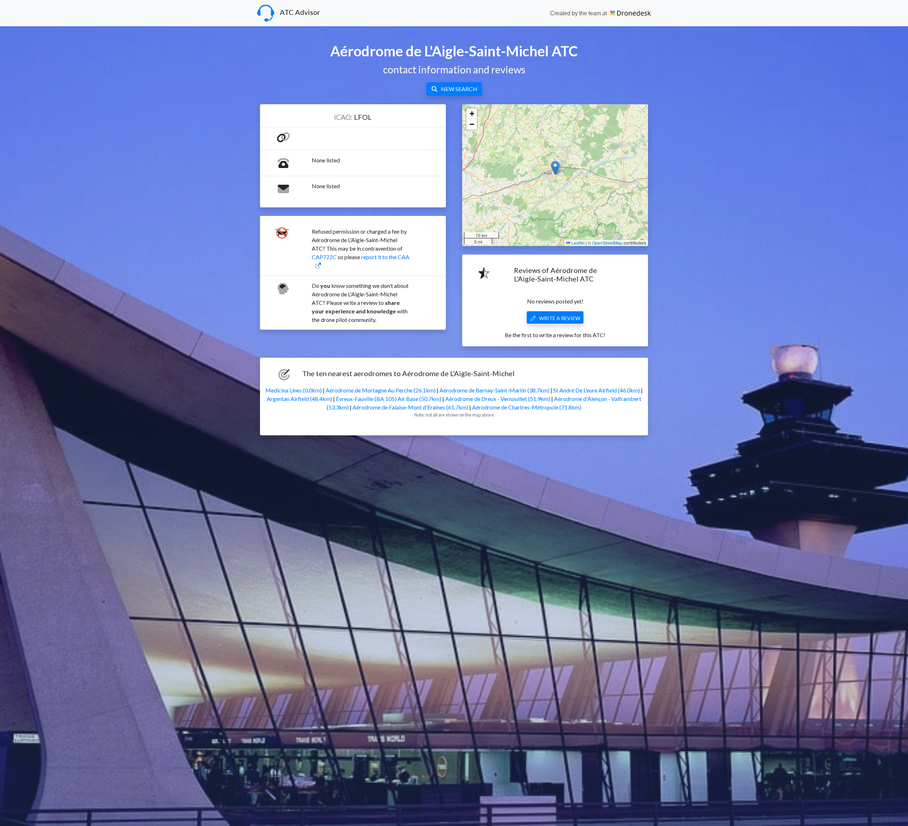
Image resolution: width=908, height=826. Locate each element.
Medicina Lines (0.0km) (293, 390)
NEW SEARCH (459, 88)
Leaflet (577, 243)
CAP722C (324, 256)
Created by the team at (579, 13)
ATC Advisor (300, 12)
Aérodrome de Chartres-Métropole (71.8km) (526, 407)
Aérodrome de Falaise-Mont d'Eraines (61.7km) (410, 407)
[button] (555, 168)
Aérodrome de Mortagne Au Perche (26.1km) (381, 390)
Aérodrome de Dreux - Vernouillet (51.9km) (497, 398)
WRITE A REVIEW (559, 318)
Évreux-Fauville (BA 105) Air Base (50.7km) (388, 398)
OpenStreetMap (607, 243)
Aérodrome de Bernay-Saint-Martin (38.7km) (494, 390)
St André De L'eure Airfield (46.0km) (596, 390)
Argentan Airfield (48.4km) (299, 398)
